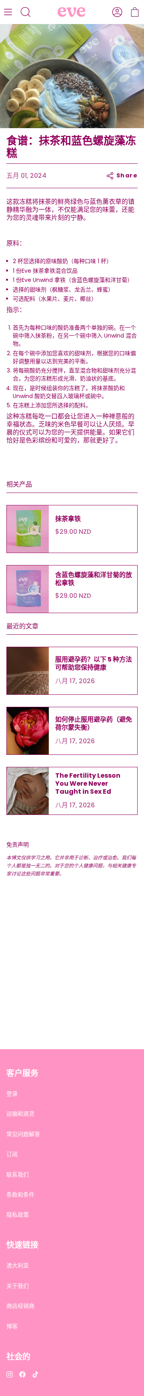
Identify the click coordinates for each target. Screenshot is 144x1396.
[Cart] (135, 12)
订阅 (12, 1154)
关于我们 (17, 1286)
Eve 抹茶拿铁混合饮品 (50, 271)
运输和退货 (20, 1114)
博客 (12, 1326)
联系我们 (17, 1175)
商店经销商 (20, 1306)
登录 (12, 1094)
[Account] (117, 12)
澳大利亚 (17, 1265)
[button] (25, 12)
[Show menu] (8, 12)
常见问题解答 (23, 1134)
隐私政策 (17, 1215)
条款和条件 (20, 1195)
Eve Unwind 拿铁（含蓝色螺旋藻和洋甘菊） (77, 280)
